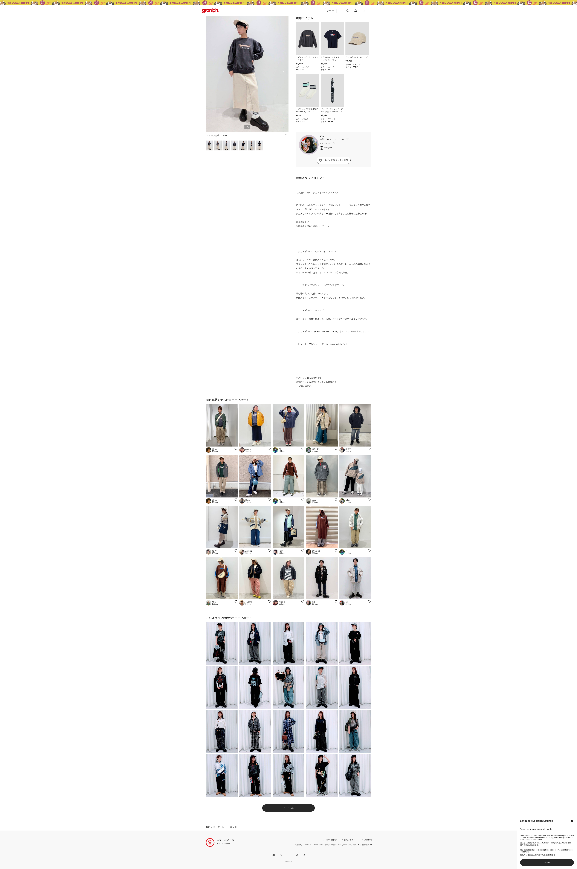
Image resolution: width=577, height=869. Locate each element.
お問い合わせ (331, 840)
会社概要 (365, 845)
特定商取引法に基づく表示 (336, 845)
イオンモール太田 (327, 143)
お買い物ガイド (350, 840)
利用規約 (298, 845)
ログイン (331, 11)
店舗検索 (368, 840)
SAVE (547, 862)
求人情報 (353, 845)
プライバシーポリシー (313, 845)
